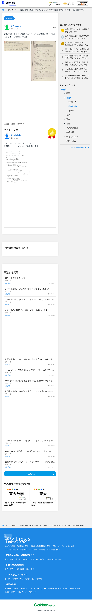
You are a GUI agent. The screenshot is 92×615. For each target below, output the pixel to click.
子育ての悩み (72, 136)
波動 (11, 559)
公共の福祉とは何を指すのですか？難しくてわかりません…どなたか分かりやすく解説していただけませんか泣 (77, 37)
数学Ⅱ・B (20, 124)
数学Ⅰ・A (72, 101)
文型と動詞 (19, 569)
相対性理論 (40, 559)
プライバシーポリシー (37, 588)
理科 (68, 119)
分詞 (32, 569)
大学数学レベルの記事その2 (49, 549)
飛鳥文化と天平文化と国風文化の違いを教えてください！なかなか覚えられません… (77, 63)
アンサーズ (12, 10)
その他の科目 (72, 127)
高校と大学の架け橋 (54, 559)
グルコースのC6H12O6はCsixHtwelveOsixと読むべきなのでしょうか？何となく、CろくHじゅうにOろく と (76, 43)
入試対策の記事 (23, 546)
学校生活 (70, 132)
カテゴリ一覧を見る (78, 147)
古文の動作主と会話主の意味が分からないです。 (77, 30)
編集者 (15, 588)
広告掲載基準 (75, 588)
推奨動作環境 (10, 592)
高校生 (6, 124)
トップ (7, 579)
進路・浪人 (71, 140)
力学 (6, 559)
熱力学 (17, 559)
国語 (68, 93)
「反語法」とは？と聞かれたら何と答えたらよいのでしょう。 (77, 70)
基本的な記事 (10, 546)
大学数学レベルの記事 (28, 549)
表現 (11, 569)
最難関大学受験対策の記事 (40, 546)
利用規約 (23, 588)
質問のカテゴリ (17, 579)
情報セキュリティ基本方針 (58, 588)
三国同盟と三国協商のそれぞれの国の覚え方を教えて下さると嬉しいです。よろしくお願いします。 (77, 56)
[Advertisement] (30, 103)
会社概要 (8, 588)
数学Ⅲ (71, 110)
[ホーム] (3, 9)
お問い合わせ (22, 592)
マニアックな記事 (11, 549)
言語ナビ (32, 592)
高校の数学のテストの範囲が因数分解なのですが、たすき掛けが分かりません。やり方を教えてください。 (77, 50)
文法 (6, 569)
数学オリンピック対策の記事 (63, 546)
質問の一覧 (29, 579)
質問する (39, 579)
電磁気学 (25, 559)
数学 (13, 124)
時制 (27, 569)
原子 (32, 559)
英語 (68, 114)
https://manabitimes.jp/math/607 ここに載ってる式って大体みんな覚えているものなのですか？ (77, 76)
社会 (68, 123)
